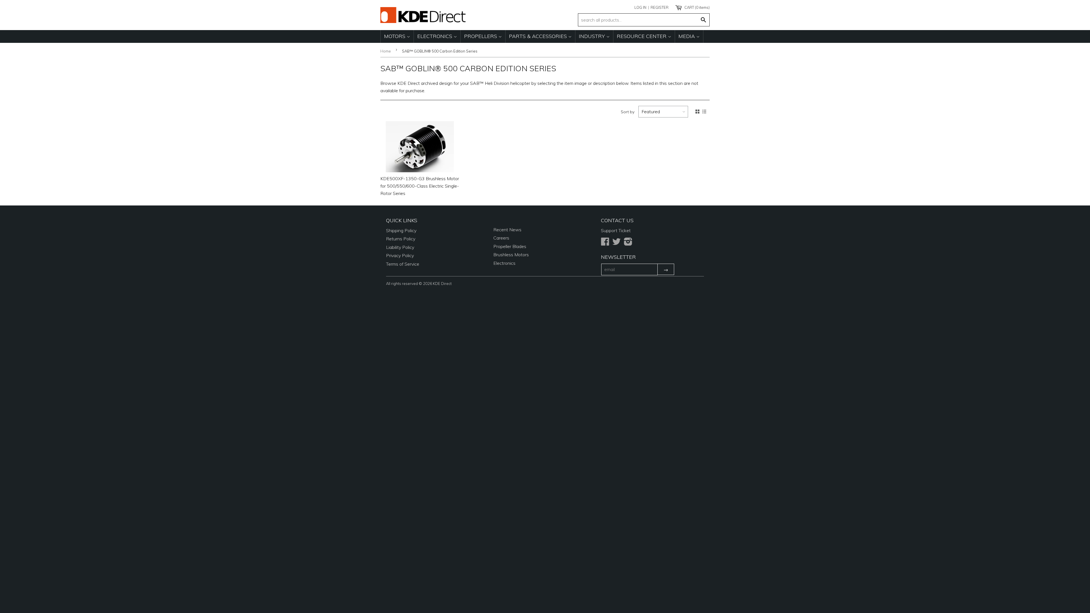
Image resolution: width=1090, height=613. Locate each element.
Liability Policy (400, 247)
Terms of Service (402, 264)
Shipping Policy (401, 230)
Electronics (435, 36)
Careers (501, 238)
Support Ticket (616, 230)
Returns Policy (400, 239)
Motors (395, 36)
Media (687, 36)
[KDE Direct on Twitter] (616, 243)
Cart (697, 7)
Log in (640, 7)
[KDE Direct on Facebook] (605, 243)
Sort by (627, 111)
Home (385, 51)
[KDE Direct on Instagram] (628, 243)
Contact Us (617, 220)
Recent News (507, 229)
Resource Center (642, 36)
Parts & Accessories (538, 36)
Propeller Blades (509, 246)
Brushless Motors (511, 254)
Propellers (481, 36)
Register (659, 7)
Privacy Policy (400, 255)
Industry (592, 36)
